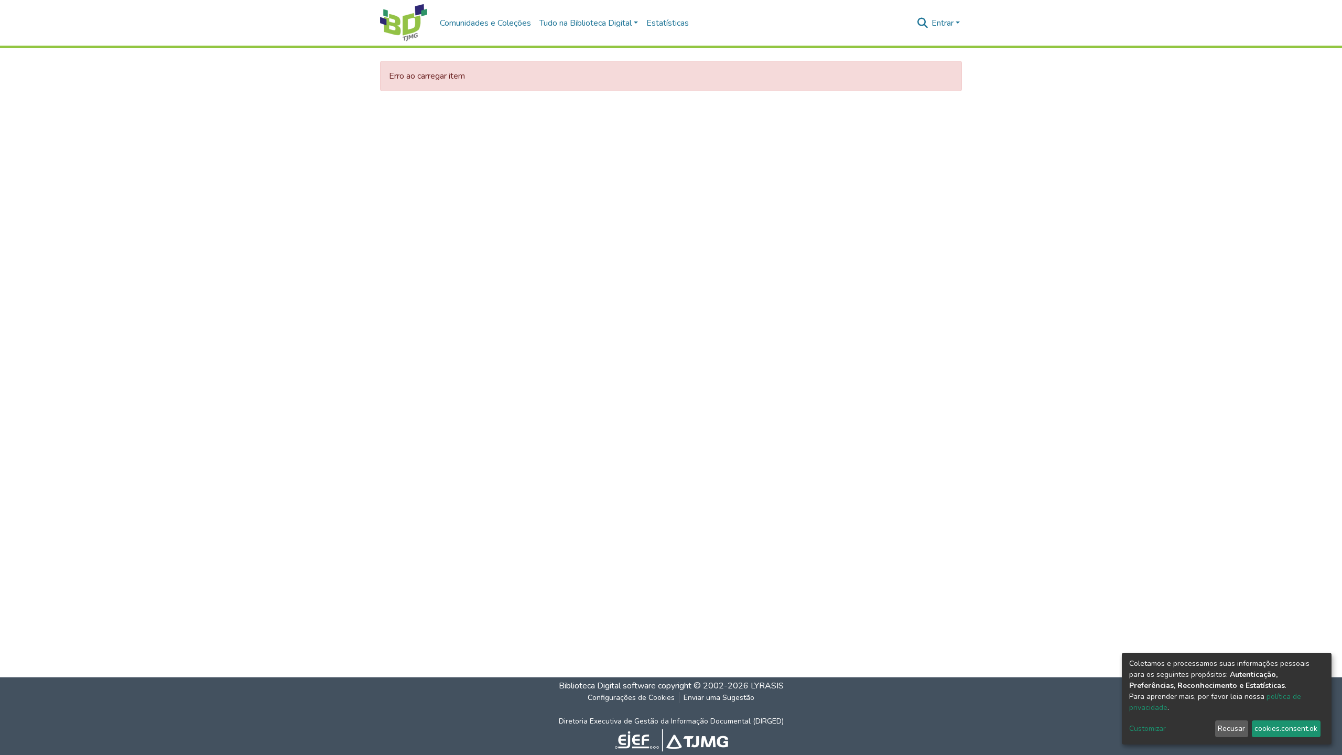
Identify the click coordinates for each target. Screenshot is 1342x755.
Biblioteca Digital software (607, 686)
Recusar (1231, 729)
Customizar (1147, 729)
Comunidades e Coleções (485, 23)
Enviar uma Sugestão (719, 698)
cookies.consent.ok (1285, 729)
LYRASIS (767, 686)
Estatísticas (667, 23)
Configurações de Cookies (631, 698)
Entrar (943, 23)
